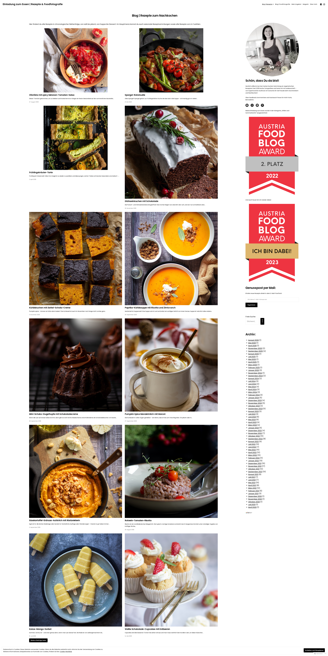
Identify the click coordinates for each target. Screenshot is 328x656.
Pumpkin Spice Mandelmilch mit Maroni (145, 414)
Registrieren (251, 305)
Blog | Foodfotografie (282, 4)
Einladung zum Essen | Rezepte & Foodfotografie (33, 4)
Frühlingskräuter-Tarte (41, 172)
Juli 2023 (251, 414)
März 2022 (252, 455)
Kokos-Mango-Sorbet (40, 629)
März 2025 (252, 365)
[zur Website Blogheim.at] (250, 513)
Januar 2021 (253, 493)
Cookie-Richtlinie (66, 652)
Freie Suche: (250, 316)
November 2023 (255, 403)
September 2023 (255, 408)
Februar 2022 (254, 458)
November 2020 (255, 499)
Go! (262, 321)
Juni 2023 (252, 417)
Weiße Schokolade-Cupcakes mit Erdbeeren (147, 629)
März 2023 (252, 425)
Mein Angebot (296, 4)
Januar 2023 (253, 428)
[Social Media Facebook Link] (247, 105)
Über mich (313, 4)
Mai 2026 (252, 343)
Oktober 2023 (254, 406)
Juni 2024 (252, 384)
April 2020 (252, 507)
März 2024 (252, 392)
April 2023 (252, 422)
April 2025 (252, 362)
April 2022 (252, 452)
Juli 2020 (251, 504)
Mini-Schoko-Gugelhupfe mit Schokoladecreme (53, 414)
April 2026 (252, 345)
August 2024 (253, 378)
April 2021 (252, 485)
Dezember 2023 (255, 400)
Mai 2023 (252, 419)
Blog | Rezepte (267, 4)
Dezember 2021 (254, 463)
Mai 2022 (252, 450)
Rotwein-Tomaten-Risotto (138, 520)
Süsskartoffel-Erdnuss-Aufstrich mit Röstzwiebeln (54, 520)
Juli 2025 (252, 356)
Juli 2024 (252, 381)
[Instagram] (324, 4)
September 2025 (255, 351)
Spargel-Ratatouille (135, 95)
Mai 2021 (251, 482)
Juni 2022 (252, 447)
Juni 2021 (252, 480)
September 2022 (255, 439)
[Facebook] (321, 4)
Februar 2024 (254, 395)
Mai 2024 (252, 387)
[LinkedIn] (257, 105)
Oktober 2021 (253, 469)
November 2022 (255, 433)
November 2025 (255, 348)
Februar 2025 (254, 367)
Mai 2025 (252, 359)
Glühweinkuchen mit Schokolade (141, 201)
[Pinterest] (262, 105)
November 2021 (255, 466)
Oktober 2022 (254, 436)
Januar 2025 (253, 370)
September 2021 (255, 471)
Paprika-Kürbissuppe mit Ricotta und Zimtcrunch (150, 307)
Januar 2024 (253, 397)
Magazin (306, 4)
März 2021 (252, 488)
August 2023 (253, 411)
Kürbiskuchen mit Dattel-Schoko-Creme (49, 307)
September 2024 (255, 376)
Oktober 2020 (254, 502)
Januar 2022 (253, 460)
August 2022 (253, 441)
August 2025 (253, 354)
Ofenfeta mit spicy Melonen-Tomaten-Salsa (51, 95)
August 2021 (253, 474)
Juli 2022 (251, 444)
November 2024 (255, 373)
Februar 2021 (253, 491)
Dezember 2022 (255, 430)
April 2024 (252, 389)
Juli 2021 (251, 477)
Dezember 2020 (255, 496)
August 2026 (253, 340)
